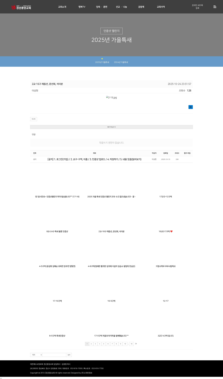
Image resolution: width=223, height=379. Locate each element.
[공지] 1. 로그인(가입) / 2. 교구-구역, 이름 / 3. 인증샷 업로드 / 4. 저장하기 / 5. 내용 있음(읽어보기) (94, 159)
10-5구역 (111, 301)
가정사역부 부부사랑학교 (165, 266)
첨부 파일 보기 (111, 127)
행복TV (82, 7)
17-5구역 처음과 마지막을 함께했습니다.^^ (111, 336)
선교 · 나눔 (121, 7)
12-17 (165, 301)
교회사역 (161, 7)
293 (177, 159)
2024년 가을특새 (121, 62)
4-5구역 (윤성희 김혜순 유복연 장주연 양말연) (57, 266)
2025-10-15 (165, 159)
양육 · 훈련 (101, 7)
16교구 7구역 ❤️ (166, 231)
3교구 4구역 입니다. (166, 336)
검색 (69, 355)
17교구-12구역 (165, 197)
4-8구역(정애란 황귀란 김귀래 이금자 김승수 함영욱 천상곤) (111, 266)
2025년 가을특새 (102, 62)
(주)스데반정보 (86, 373)
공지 (34, 159)
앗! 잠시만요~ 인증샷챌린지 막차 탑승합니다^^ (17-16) (57, 197)
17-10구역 (57, 301)
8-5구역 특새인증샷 (57, 336)
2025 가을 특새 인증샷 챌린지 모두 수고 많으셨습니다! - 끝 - (111, 197)
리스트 (34, 119)
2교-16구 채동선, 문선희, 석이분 (111, 231)
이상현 (154, 159)
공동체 (141, 7)
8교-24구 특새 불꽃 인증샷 (57, 231)
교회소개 (62, 7)
